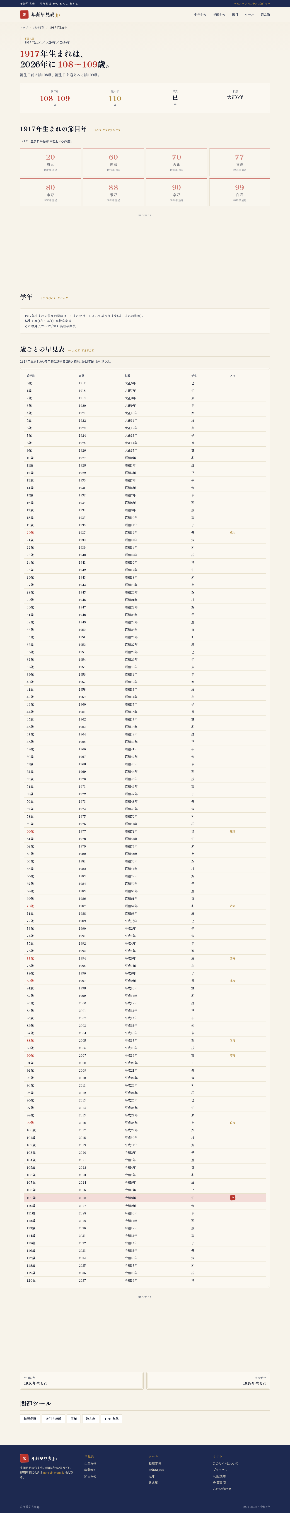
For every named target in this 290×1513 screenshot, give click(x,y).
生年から (200, 14)
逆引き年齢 (53, 1418)
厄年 (73, 1418)
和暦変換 (30, 1418)
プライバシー (221, 1470)
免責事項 (219, 1482)
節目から (90, 1476)
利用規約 (219, 1476)
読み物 (265, 14)
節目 (235, 14)
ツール (249, 14)
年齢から (219, 14)
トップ (24, 27)
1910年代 (38, 27)
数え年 (90, 1418)
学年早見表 (156, 1470)
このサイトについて (226, 1463)
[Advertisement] (145, 249)
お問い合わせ (222, 1489)
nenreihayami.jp (54, 1472)
